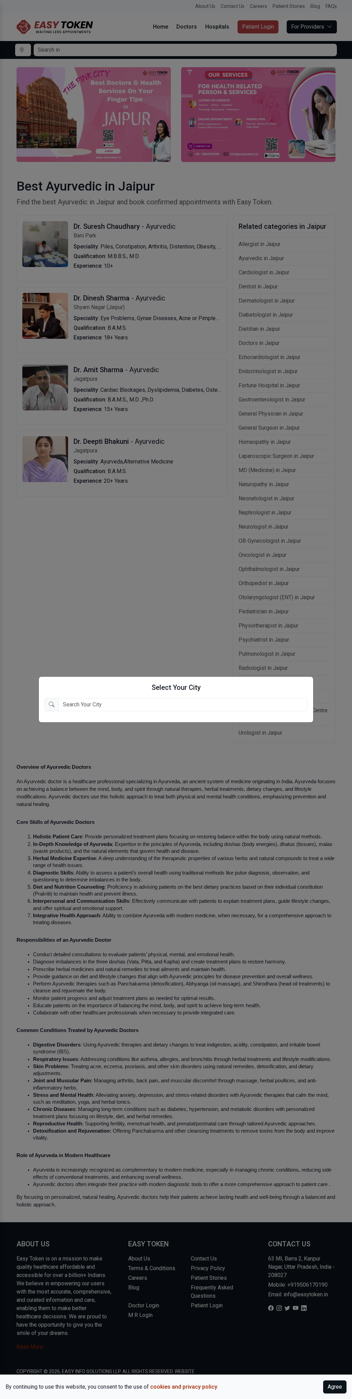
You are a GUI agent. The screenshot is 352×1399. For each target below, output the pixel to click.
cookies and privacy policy (183, 1386)
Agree (335, 1386)
